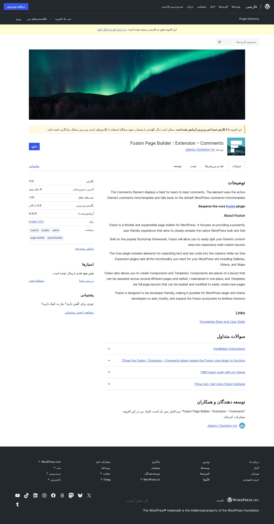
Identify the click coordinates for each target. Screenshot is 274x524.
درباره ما (254, 461)
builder (45, 230)
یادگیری (156, 461)
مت (57, 467)
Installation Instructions (229, 349)
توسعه (177, 166)
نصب (193, 166)
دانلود (34, 146)
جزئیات (236, 166)
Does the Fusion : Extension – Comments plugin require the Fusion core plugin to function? (183, 360)
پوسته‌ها (205, 467)
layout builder (55, 237)
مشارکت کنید (103, 461)
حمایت (105, 473)
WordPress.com (49, 461)
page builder (37, 237)
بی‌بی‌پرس (53, 473)
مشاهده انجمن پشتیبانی (79, 312)
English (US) (36, 221)
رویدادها (106, 467)
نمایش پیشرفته (84, 248)
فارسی (219, 500)
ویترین (206, 461)
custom (34, 230)
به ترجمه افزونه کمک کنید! (112, 29)
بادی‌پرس (54, 479)
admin (55, 230)
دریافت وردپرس (16, 6)
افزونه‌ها (205, 473)
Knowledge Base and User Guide (222, 322)
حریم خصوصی (251, 479)
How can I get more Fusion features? (219, 384)
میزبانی (255, 473)
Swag (105, 479)
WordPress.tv (150, 479)
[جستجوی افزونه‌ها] (219, 42)
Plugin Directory (249, 18)
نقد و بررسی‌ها (214, 166)
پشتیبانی (34, 166)
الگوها (206, 479)
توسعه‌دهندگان (152, 473)
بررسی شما (86, 280)
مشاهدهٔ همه (36, 280)
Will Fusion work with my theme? (222, 372)
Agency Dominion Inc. (200, 149)
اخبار (256, 467)
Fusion (230, 206)
